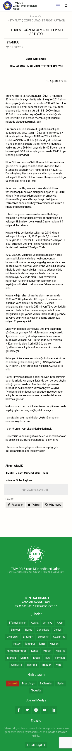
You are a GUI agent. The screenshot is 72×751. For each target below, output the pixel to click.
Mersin (24, 657)
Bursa (28, 629)
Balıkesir (16, 629)
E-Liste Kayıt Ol (36, 745)
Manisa (11, 657)
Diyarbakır (12, 636)
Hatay (16, 643)
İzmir (42, 643)
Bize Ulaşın (28, 683)
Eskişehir (43, 636)
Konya (34, 650)
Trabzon (47, 664)
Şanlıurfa (16, 664)
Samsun (60, 657)
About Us (36, 690)
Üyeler (60, 683)
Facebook (17, 504)
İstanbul (30, 643)
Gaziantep (59, 636)
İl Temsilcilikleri (17, 622)
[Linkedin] (53, 710)
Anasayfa (35, 16)
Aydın (60, 622)
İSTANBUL (12, 42)
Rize (47, 657)
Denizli (57, 629)
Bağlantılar (46, 683)
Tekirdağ (32, 664)
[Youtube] (45, 710)
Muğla (36, 657)
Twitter (35, 504)
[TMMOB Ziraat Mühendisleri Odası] (36, 553)
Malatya (60, 650)
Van (58, 664)
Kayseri (54, 643)
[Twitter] (27, 710)
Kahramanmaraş (17, 650)
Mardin (47, 650)
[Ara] (66, 6)
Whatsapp (55, 504)
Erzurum (28, 636)
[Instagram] (36, 710)
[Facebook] (19, 710)
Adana (35, 622)
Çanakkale (43, 629)
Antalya (47, 622)
